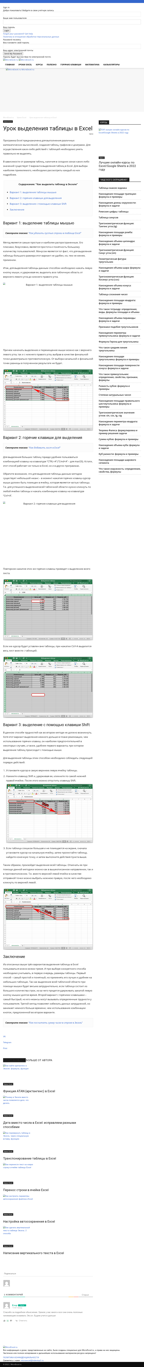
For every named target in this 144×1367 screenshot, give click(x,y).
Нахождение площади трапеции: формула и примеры (117, 195)
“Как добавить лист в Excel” (44, 447)
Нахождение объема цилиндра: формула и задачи (117, 243)
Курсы (102, 158)
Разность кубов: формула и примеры (114, 387)
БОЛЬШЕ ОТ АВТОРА (39, 1060)
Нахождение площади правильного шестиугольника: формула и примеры (119, 403)
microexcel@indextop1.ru (32, 1360)
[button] (137, 62)
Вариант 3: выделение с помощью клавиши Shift (38, 203)
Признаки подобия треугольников (118, 326)
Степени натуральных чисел (115, 394)
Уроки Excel (25, 64)
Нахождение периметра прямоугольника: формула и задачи (119, 334)
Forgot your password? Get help (18, 33)
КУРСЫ (39, 64)
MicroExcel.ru (8, 117)
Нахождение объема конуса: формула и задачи (115, 287)
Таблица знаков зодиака (113, 187)
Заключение (17, 209)
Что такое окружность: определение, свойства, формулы (120, 470)
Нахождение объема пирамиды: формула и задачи (117, 319)
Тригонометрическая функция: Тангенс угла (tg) (116, 225)
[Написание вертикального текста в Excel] (48, 1236)
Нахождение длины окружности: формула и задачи (117, 204)
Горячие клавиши (70, 64)
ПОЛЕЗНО (52, 64)
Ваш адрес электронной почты (18, 50)
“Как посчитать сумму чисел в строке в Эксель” (55, 1022)
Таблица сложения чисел (113, 294)
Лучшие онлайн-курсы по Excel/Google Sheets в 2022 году (117, 166)
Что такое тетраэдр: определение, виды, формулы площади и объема (119, 311)
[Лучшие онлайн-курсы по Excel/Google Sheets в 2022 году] (120, 143)
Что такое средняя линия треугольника (113, 349)
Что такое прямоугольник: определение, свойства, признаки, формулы (118, 377)
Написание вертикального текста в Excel (33, 1253)
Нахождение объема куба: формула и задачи (119, 447)
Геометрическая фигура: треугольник (112, 260)
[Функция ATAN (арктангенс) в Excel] (48, 1074)
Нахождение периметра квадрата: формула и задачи (118, 423)
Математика (92, 64)
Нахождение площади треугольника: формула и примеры (119, 358)
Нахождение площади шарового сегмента (117, 461)
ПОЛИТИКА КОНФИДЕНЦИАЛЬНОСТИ (21, 1357)
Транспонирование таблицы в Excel (29, 1158)
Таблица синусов (108, 217)
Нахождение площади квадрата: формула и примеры (117, 302)
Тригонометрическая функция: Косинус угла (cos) (116, 278)
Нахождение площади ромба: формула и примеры (116, 234)
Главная (9, 64)
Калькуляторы (111, 64)
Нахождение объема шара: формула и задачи (119, 269)
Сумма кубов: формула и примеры (118, 439)
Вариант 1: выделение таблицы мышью (33, 192)
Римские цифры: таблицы (114, 211)
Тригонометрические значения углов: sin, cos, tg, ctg (116, 414)
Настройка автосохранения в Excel (29, 1221)
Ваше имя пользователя (15, 18)
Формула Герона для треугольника (118, 341)
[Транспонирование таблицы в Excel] (48, 1142)
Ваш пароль (9, 27)
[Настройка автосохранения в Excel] (48, 1205)
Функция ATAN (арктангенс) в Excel (29, 1091)
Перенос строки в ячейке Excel (26, 1190)
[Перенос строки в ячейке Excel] (48, 1173)
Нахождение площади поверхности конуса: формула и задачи (119, 367)
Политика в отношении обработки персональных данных (31, 36)
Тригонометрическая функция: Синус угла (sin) (116, 251)
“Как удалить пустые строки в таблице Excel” (55, 233)
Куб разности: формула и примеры (119, 454)
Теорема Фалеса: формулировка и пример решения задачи (118, 432)
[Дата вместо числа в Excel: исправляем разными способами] (48, 1106)
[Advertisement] (72, 92)
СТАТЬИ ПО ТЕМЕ (14, 1060)
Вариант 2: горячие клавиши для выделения (36, 198)
